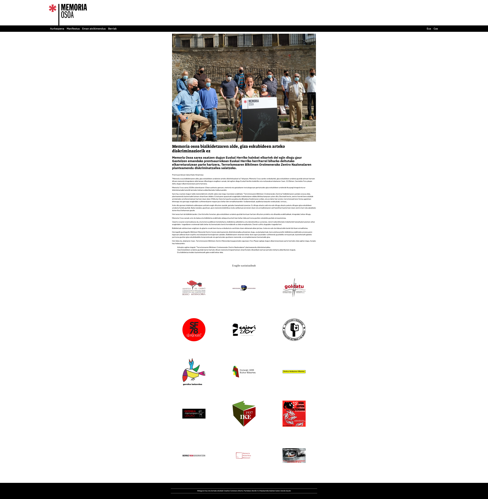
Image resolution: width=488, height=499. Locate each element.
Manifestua (73, 28)
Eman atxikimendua (94, 28)
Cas (436, 28)
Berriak (112, 28)
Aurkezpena (57, 28)
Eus (429, 28)
